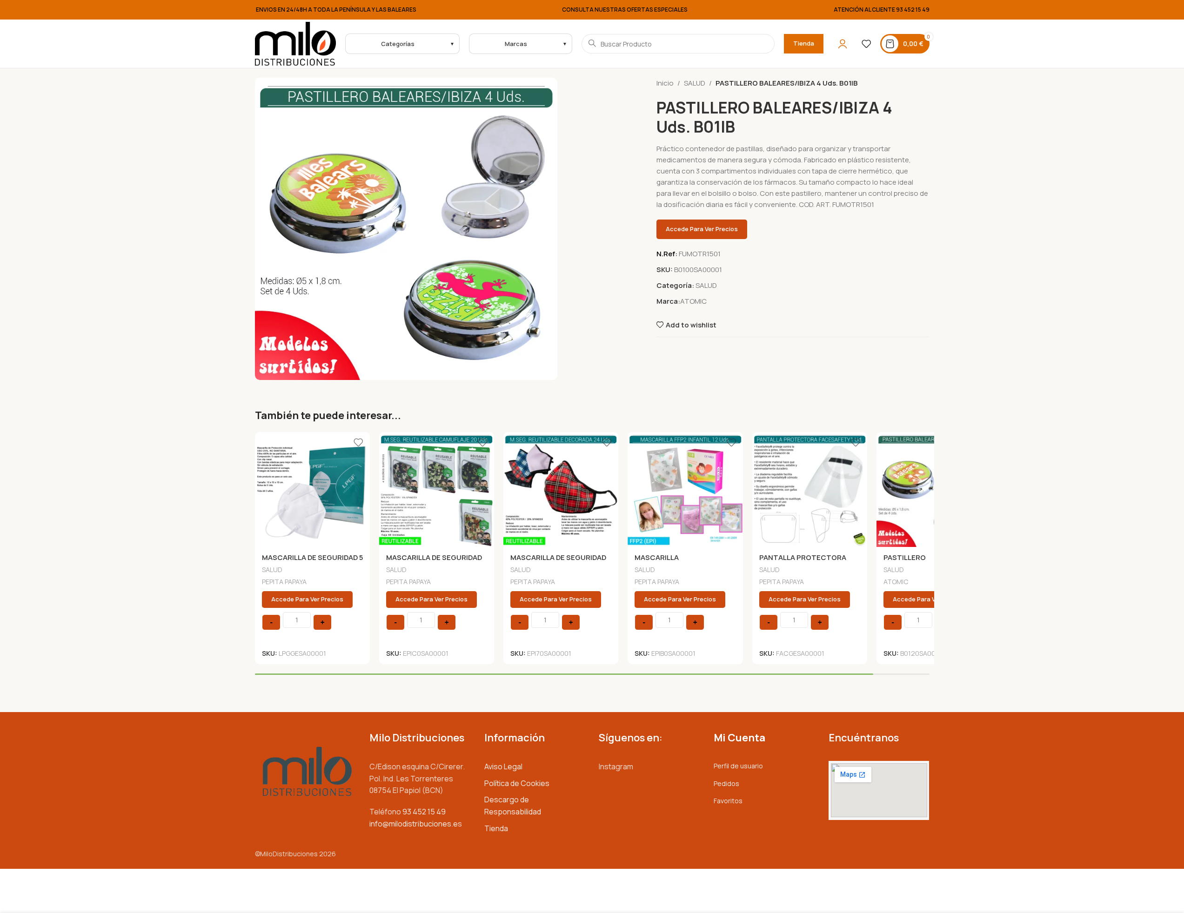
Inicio (665, 83)
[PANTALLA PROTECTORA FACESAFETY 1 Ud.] (809, 489)
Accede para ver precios (702, 229)
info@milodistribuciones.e (413, 824)
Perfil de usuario (738, 765)
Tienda (803, 43)
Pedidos (726, 783)
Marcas (516, 44)
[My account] (842, 43)
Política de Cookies (516, 783)
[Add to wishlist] (358, 442)
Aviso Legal (503, 766)
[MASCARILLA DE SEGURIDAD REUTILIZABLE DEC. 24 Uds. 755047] (560, 489)
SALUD (694, 83)
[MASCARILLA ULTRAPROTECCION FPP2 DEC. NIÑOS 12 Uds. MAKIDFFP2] (685, 489)
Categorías (398, 44)
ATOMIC (693, 301)
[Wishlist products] (866, 43)
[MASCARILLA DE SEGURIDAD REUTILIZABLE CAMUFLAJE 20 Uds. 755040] (436, 489)
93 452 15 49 (913, 9)
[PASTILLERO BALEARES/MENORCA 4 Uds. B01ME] (933, 489)
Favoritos (728, 800)
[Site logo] (295, 43)
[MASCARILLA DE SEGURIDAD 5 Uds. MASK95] (312, 489)
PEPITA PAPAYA (284, 581)
